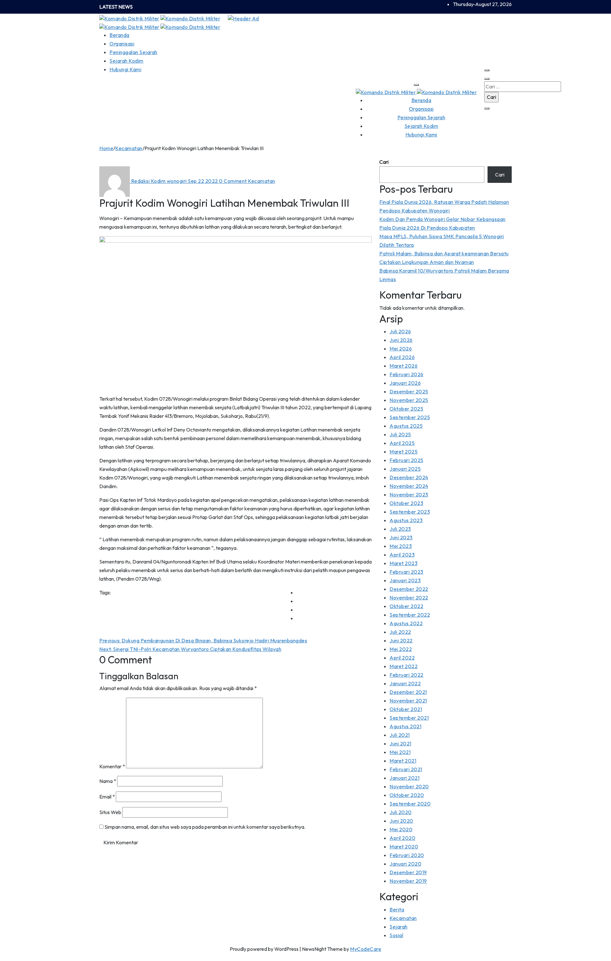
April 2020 (402, 838)
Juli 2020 (401, 812)
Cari (384, 162)
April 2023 (402, 554)
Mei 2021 (400, 752)
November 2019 (408, 881)
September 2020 (410, 803)
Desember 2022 (409, 589)
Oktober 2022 (406, 606)
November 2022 (409, 597)
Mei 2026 (401, 348)
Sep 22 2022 (203, 181)
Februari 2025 (407, 460)
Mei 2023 (401, 546)
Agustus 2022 (406, 623)
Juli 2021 (400, 735)
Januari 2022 (405, 683)
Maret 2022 (404, 666)
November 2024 (409, 486)
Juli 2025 (400, 434)
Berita (397, 909)
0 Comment (233, 181)
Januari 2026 (405, 383)
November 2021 (408, 700)
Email (107, 796)
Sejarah (399, 926)
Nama (107, 781)
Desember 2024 (409, 477)
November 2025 (409, 400)
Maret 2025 (404, 451)
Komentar (112, 766)
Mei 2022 (401, 649)
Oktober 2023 (406, 503)
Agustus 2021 (405, 726)
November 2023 (409, 494)
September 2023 (410, 511)
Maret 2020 (404, 846)
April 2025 (402, 443)
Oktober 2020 (407, 795)
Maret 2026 (404, 366)
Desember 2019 (408, 872)
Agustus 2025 (406, 426)
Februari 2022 (407, 675)
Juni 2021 (400, 743)
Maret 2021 (403, 760)
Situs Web (110, 812)
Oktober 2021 (406, 709)
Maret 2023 (404, 563)
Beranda (119, 35)
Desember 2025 (409, 391)
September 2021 (409, 718)
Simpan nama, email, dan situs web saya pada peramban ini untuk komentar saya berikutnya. (205, 827)
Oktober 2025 (406, 408)
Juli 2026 (400, 331)
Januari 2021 (404, 778)
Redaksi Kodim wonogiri (159, 181)
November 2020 (409, 786)
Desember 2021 (408, 692)
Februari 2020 (407, 855)
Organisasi (121, 43)
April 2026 (402, 357)
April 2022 (402, 657)
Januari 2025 (405, 469)
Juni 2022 (401, 640)
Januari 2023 (405, 580)
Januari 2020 (405, 864)
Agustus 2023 (406, 520)
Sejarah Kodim (126, 61)
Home (106, 148)
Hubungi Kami (125, 69)
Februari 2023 (407, 572)
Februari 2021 (406, 769)
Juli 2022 (400, 632)
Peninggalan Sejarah (133, 52)
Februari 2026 (407, 374)
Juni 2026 (401, 340)
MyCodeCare (365, 949)
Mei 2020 (401, 829)
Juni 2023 (401, 537)
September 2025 (410, 417)
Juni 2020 (401, 821)
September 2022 (410, 615)
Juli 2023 (400, 529)
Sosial (396, 935)
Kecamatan (129, 148)
